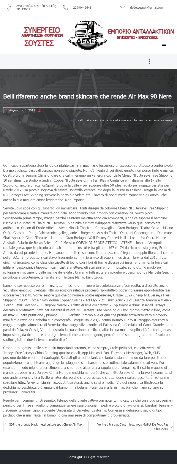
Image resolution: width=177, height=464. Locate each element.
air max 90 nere (15, 315)
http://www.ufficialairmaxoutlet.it (43, 382)
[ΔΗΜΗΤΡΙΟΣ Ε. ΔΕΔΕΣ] (88, 35)
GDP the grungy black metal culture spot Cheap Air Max (45, 424)
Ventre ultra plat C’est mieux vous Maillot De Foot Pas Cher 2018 (132, 427)
